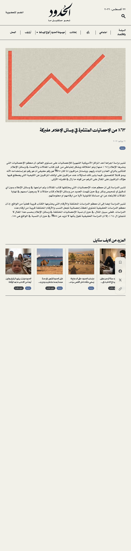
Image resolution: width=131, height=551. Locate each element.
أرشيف (28, 32)
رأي (88, 32)
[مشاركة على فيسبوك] (120, 271)
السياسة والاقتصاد (122, 32)
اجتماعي (103, 32)
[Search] (123, 16)
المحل (13, 32)
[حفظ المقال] (120, 262)
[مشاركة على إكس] (120, 280)
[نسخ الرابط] (120, 289)
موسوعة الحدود (58, 32)
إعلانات (73, 32)
